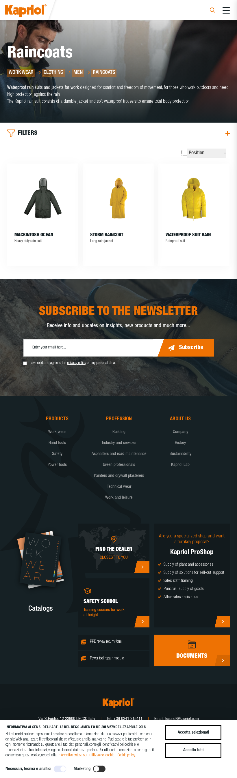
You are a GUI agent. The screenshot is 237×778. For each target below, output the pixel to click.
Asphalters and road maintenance (119, 454)
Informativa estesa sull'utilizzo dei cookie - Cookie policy (96, 755)
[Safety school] (141, 621)
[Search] (212, 11)
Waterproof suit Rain (188, 235)
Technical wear (119, 487)
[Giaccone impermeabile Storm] (118, 198)
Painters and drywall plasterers (119, 476)
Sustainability (180, 454)
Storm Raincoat (106, 235)
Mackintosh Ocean (33, 235)
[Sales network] (141, 567)
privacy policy (76, 363)
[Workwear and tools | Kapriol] (33, 11)
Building (118, 432)
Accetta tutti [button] (193, 750)
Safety (57, 454)
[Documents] (222, 660)
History (180, 443)
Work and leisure (119, 498)
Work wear (57, 432)
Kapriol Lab (180, 465)
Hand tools (57, 443)
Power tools (57, 465)
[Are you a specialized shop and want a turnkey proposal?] (222, 621)
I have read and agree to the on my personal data (71, 363)
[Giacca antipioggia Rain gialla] (194, 198)
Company (180, 432)
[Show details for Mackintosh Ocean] (42, 198)
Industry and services (119, 443)
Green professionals (119, 465)
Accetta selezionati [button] (193, 732)
